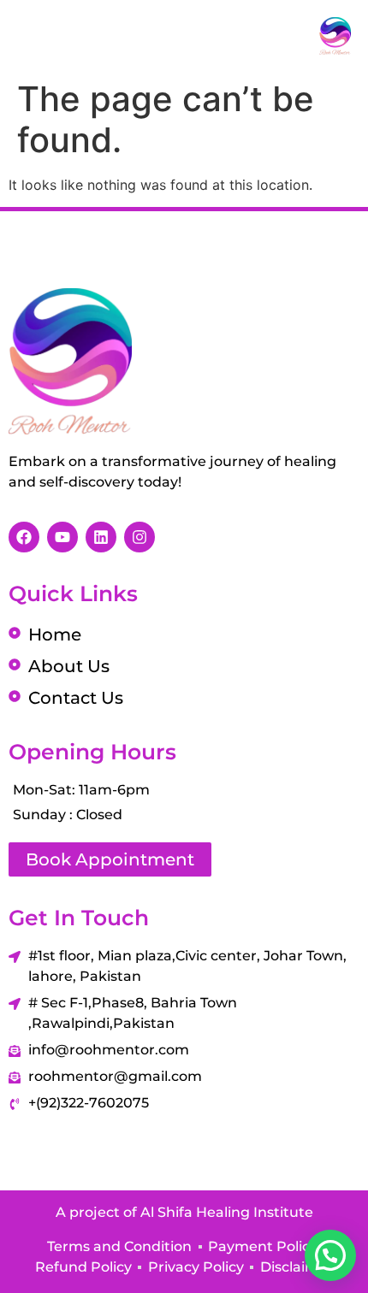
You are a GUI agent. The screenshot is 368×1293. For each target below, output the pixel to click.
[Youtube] (62, 537)
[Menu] (28, 35)
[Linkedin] (101, 537)
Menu (76, 36)
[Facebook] (24, 537)
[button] (330, 1255)
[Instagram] (139, 537)
